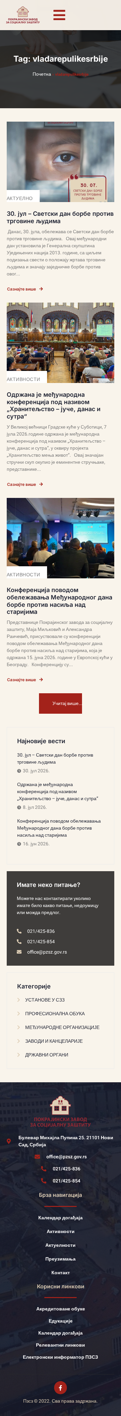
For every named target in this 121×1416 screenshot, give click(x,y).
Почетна (42, 74)
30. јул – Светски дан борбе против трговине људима (60, 217)
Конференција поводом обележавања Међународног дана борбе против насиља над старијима (59, 600)
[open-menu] (59, 15)
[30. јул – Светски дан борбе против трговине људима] (60, 162)
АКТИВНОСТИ (23, 379)
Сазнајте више (21, 289)
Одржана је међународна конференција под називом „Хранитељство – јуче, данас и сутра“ (53, 405)
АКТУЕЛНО (20, 198)
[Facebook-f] (60, 1387)
